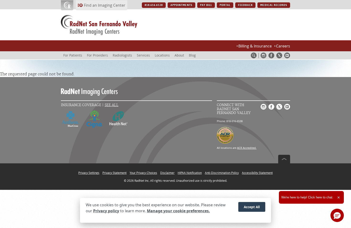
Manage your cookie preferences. (178, 210)
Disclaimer (167, 173)
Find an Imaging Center (104, 5)
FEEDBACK (245, 5)
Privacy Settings (88, 173)
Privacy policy (106, 210)
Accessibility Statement (257, 173)
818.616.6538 (154, 5)
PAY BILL (206, 5)
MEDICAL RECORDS (273, 5)
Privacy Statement (114, 173)
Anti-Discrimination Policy (222, 173)
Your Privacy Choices (143, 173)
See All (111, 105)
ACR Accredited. (246, 148)
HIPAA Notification (190, 173)
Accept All (252, 207)
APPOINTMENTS (181, 5)
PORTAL (225, 5)
